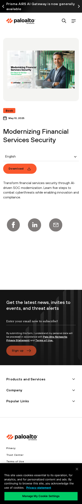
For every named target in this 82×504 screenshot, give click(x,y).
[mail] (55, 225)
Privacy (10, 448)
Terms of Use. (44, 340)
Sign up (18, 350)
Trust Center (14, 454)
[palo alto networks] (20, 21)
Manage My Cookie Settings (41, 496)
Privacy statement (38, 487)
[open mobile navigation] (73, 21)
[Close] (77, 469)
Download (16, 168)
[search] (64, 21)
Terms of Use (15, 461)
